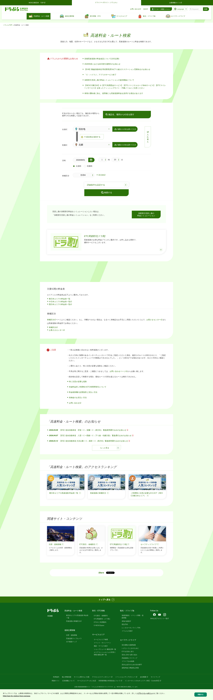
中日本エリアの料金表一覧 (59, 302)
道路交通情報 (69, 630)
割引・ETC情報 (98, 611)
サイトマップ (155, 677)
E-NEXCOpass (99, 625)
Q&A (144, 9)
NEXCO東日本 (121, 687)
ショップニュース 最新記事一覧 (105, 649)
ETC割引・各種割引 (101, 615)
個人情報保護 (66, 677)
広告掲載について (68, 681)
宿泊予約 (125, 624)
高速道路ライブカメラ (74, 638)
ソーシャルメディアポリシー (125, 677)
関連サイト (56, 681)
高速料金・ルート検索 (73, 611)
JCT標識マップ (71, 642)
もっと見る (104, 448)
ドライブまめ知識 (128, 661)
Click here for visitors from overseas (16, 696)
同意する (200, 694)
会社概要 (143, 677)
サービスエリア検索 (101, 639)
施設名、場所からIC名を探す (121, 114)
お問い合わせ (134, 9)
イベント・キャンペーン (102, 643)
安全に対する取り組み (129, 655)
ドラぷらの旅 (126, 631)
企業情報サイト (174, 3)
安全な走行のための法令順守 (132, 664)
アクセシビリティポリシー (101, 677)
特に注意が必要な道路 (78, 381)
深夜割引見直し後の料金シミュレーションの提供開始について (109, 80)
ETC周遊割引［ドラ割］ (102, 619)
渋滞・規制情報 (71, 635)
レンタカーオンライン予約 (131, 628)
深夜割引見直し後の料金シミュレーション (146, 214)
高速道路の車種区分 (73, 621)
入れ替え (148, 138)
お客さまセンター (153, 320)
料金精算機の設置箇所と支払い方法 (83, 392)
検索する (108, 192)
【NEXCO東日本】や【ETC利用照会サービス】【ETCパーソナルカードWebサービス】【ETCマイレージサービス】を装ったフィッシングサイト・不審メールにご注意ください (125, 86)
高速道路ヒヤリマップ (129, 658)
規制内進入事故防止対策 (130, 668)
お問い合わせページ (118, 371)
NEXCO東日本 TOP (36, 3)
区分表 (101, 175)
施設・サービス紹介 (101, 646)
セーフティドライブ (128, 640)
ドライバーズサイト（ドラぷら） (106, 2)
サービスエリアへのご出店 (86, 681)
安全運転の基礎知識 (129, 645)
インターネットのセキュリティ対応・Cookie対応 (142, 681)
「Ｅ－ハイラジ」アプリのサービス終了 (100, 75)
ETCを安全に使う (128, 651)
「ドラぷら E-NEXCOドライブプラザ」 (102, 687)
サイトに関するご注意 (81, 677)
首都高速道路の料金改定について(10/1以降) (101, 59)
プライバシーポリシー (146, 693)
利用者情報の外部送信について (109, 681)
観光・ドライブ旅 (127, 611)
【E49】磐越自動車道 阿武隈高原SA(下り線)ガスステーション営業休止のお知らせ (117, 69)
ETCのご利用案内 (100, 622)
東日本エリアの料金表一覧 (59, 299)
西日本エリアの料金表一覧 (59, 304)
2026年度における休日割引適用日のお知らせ (102, 64)
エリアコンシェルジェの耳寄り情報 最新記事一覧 (105, 653)
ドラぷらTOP (7, 25)
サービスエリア (98, 634)
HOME (50, 616)
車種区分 (50, 320)
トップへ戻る (104, 599)
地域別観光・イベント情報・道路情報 (132, 616)
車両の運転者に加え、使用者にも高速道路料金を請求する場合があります (113, 93)
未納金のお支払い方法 (78, 397)
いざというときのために (130, 648)
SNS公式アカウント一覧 (158, 618)
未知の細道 (125, 621)
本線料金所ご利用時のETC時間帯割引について (87, 387)
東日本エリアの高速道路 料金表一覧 (77, 616)
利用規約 (56, 677)
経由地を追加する (93, 137)
